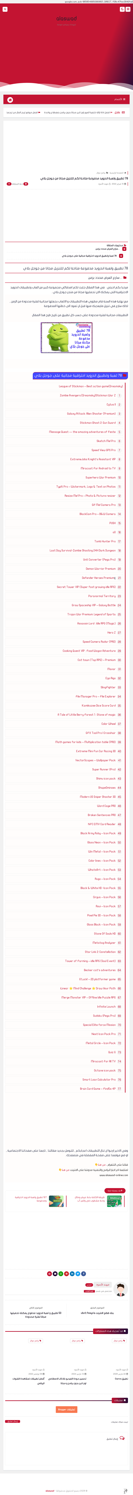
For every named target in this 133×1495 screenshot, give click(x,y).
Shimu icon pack (106, 778)
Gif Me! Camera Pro (104, 504)
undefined (89, 1291)
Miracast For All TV (103, 1061)
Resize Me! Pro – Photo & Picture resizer (90, 495)
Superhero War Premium (101, 477)
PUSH (112, 523)
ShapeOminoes (107, 787)
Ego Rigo (111, 678)
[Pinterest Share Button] (72, 1273)
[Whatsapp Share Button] (60, 1273)
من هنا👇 (100, 1164)
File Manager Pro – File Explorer (96, 696)
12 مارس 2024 (119, 1374)
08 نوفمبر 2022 (77, 1374)
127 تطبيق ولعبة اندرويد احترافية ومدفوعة (31, 1199)
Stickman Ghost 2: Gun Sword (98, 422)
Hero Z (112, 632)
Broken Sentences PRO (102, 815)
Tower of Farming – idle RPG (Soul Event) (90, 961)
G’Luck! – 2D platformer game (97, 979)
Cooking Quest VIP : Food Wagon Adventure (89, 650)
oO (114, 532)
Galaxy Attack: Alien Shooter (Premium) (91, 413)
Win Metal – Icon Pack (102, 851)
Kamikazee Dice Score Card (99, 705)
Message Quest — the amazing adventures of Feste (82, 431)
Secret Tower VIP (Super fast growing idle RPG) (86, 587)
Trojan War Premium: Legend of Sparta (91, 614)
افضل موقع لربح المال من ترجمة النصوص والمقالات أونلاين (28, 112)
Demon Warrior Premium (101, 568)
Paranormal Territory (102, 596)
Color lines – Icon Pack (102, 860)
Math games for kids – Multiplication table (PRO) (85, 742)
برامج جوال (101, 173)
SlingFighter (108, 687)
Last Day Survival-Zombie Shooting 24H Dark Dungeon (83, 550)
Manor (111, 669)
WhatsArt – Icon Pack (102, 869)
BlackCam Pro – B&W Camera (98, 514)
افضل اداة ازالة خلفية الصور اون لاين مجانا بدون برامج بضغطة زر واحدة (96, 112)
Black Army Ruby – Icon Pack (98, 833)
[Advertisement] (66, 52)
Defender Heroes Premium (98, 577)
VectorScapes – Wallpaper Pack (95, 760)
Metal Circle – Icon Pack (101, 1043)
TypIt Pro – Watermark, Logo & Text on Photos (86, 486)
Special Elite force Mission (99, 1024)
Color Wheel (109, 723)
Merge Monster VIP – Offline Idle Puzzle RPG (88, 997)
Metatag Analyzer (104, 942)
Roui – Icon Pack (106, 906)
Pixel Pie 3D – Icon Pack (101, 915)
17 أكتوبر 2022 (36, 1374)
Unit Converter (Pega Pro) (99, 559)
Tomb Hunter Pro (105, 541)
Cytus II (111, 404)
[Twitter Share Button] (77, 1273)
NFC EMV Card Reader (102, 824)
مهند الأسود (121, 1370)
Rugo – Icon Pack (105, 879)
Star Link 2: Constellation (100, 951)
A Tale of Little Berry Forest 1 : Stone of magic (87, 714)
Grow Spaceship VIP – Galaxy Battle (94, 605)
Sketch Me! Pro (106, 441)
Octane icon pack (105, 1070)
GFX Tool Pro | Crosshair (101, 733)
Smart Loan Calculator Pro (99, 1079)
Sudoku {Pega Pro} (104, 1015)
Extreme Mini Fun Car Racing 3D (96, 751)
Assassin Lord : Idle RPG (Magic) (96, 623)
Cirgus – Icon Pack (104, 897)
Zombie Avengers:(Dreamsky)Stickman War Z (88, 395)
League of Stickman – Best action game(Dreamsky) (91, 386)
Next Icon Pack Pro (104, 1034)
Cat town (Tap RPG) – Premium (97, 660)
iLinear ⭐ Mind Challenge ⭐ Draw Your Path (88, 988)
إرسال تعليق (12, 1421)
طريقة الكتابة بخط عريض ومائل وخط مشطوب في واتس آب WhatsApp (90, 1199)
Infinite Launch (106, 1006)
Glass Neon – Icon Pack (101, 842)
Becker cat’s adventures (100, 970)
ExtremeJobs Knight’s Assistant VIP (93, 459)
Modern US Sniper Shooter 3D (98, 796)
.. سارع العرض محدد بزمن (108, 249)
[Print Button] (49, 1273)
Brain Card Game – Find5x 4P (98, 1088)
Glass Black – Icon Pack (101, 924)
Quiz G (112, 1052)
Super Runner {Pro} (104, 769)
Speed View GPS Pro (104, 450)
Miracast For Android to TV (98, 468)
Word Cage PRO (106, 806)
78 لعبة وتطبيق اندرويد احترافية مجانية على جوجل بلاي (89, 256)
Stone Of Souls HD (105, 933)
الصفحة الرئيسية (116, 173)
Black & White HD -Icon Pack (98, 888)
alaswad (66, 19)
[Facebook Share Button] (83, 1273)
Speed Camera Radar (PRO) (99, 641)
